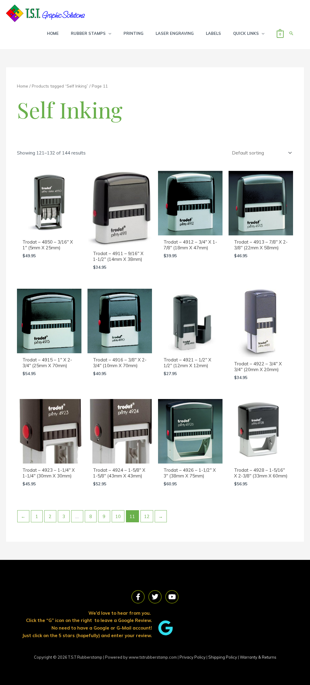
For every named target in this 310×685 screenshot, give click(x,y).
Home (22, 85)
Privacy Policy (193, 657)
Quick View (49, 230)
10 (118, 516)
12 (147, 516)
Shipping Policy (223, 657)
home (53, 33)
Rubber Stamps (88, 33)
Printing (133, 33)
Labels (213, 33)
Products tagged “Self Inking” (60, 85)
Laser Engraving (175, 33)
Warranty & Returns (258, 657)
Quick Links (246, 33)
